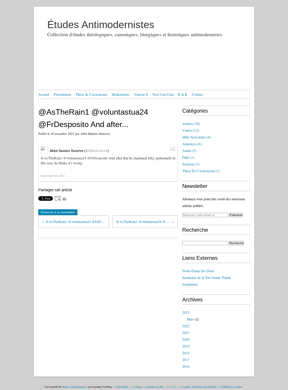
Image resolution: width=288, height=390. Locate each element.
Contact (197, 94)
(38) (191, 123)
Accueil (43, 94)
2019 (185, 346)
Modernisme (120, 94)
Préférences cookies (232, 386)
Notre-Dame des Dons (198, 270)
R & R (182, 94)
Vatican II (141, 94)
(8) (196, 137)
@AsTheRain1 (51, 158)
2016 (185, 366)
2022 (185, 325)
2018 (185, 352)
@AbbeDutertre (97, 150)
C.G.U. (173, 386)
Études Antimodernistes (100, 24)
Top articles (123, 386)
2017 (185, 359)
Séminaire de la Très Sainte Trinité (206, 277)
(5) (189, 150)
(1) (188, 157)
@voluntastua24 (74, 158)
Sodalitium (190, 284)
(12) (190, 130)
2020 (185, 339)
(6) (192, 143)
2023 (185, 312)
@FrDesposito (97, 158)
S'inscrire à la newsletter (57, 212)
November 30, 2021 (53, 176)
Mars (190, 319)
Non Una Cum (162, 94)
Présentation (62, 94)
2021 (185, 332)
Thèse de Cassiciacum (91, 94)
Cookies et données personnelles (199, 386)
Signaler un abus (155, 386)
